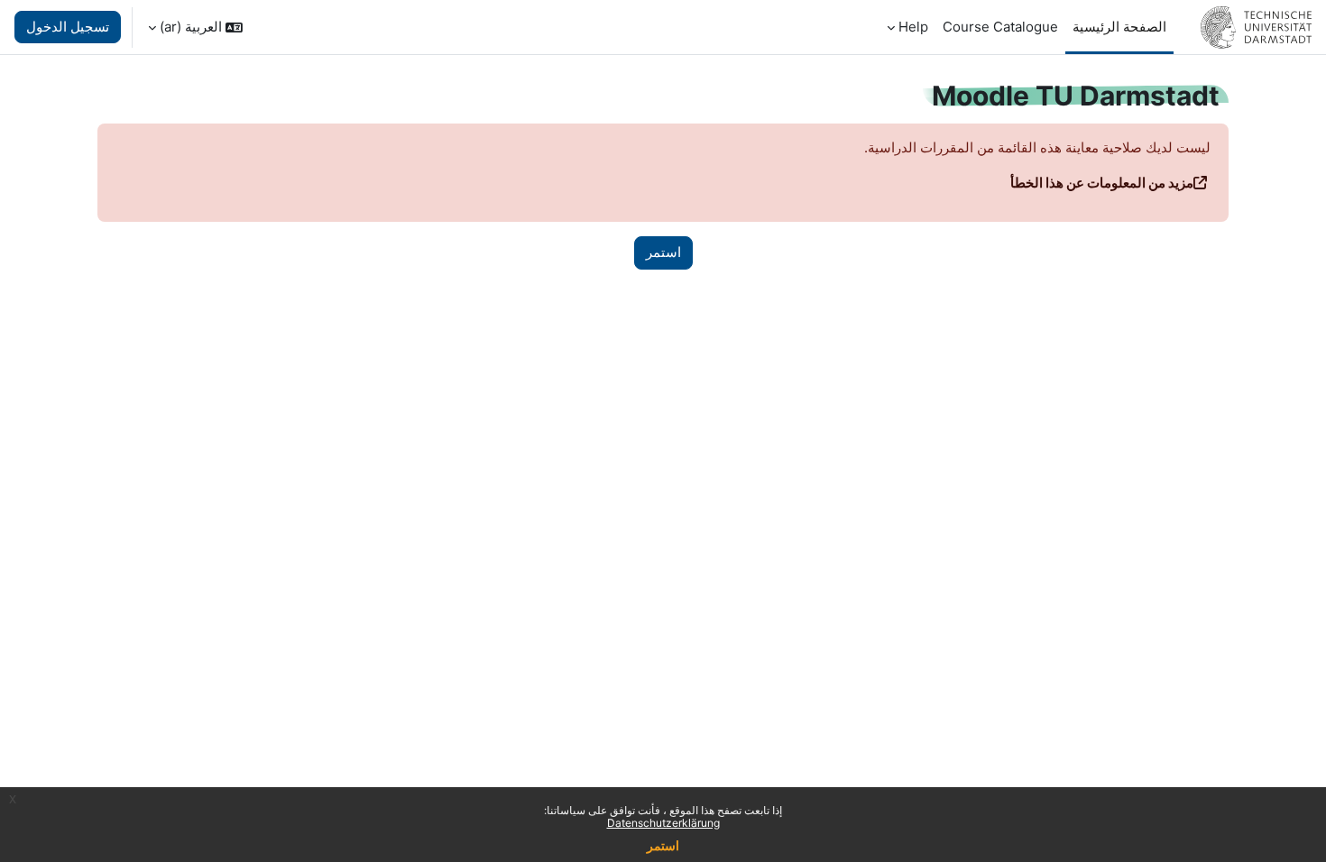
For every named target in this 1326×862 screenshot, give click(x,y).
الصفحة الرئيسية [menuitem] (1119, 26)
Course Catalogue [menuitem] (1000, 26)
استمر (663, 845)
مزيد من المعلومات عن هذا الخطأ (1101, 182)
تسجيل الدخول (67, 26)
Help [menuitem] (913, 26)
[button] (195, 27)
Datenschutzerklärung (663, 823)
